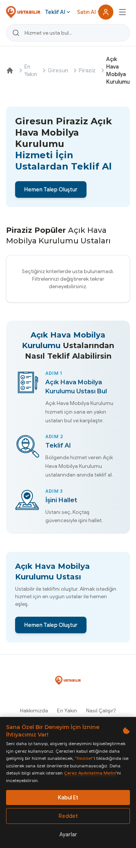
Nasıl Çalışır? (101, 710)
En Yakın (30, 70)
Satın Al (86, 12)
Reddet (68, 816)
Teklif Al (55, 12)
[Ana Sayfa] (10, 70)
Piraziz (87, 70)
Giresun (58, 70)
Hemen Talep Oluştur (50, 189)
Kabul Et (68, 797)
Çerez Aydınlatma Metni (90, 773)
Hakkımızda (34, 710)
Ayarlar (68, 834)
